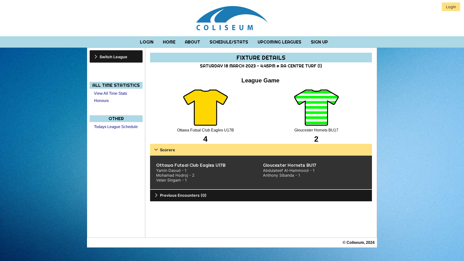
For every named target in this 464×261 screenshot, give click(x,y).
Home (170, 42)
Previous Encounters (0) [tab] (183, 195)
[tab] (116, 56)
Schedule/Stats (229, 42)
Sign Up (319, 42)
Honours (101, 101)
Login (147, 42)
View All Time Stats (110, 93)
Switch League (113, 56)
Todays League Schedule (116, 127)
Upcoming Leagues (280, 42)
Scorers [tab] (167, 149)
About (193, 42)
